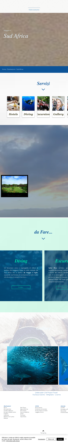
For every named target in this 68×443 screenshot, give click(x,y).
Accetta (60, 439)
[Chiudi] (66, 439)
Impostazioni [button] (41, 439)
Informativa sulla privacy (13, 441)
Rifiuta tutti (51, 439)
